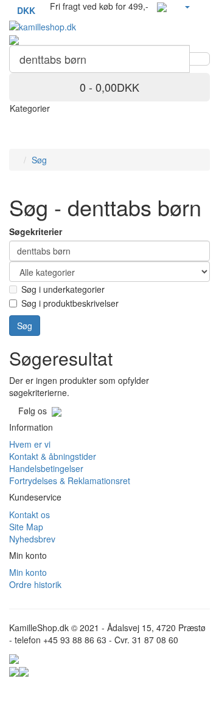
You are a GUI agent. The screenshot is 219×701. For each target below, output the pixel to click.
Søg (39, 160)
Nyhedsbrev (32, 539)
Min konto (28, 572)
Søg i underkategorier (63, 289)
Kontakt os (29, 514)
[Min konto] (187, 6)
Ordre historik (35, 584)
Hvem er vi (29, 444)
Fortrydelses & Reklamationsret (69, 480)
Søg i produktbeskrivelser (70, 303)
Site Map (26, 527)
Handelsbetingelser (46, 468)
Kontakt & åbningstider (52, 456)
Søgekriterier (35, 231)
